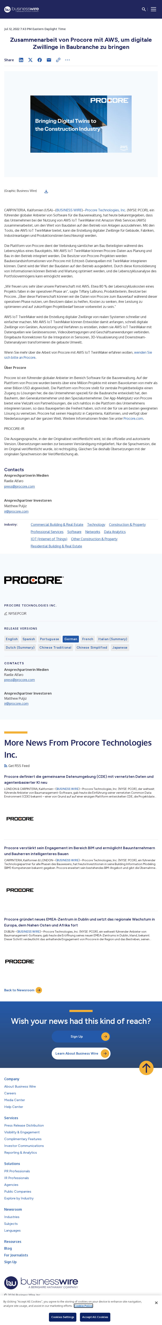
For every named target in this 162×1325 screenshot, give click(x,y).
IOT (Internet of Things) (49, 539)
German (70, 639)
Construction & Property (127, 524)
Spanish (29, 639)
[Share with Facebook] (39, 60)
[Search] (144, 9)
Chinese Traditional (55, 647)
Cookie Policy (83, 1305)
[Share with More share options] (67, 60)
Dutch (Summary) (20, 647)
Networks (92, 532)
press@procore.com (19, 486)
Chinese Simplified (92, 647)
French (87, 639)
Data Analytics (115, 532)
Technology (96, 524)
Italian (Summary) (112, 639)
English (12, 639)
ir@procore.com (16, 511)
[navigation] (153, 9)
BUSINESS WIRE (69, 210)
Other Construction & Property (94, 539)
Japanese (120, 647)
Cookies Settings (62, 1317)
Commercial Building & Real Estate (57, 524)
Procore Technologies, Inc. (105, 210)
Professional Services (47, 532)
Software (74, 532)
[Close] (156, 1303)
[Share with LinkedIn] (21, 60)
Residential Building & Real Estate (56, 546)
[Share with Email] (49, 60)
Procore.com (133, 418)
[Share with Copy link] (58, 60)
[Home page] (21, 9)
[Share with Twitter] (30, 60)
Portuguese (49, 639)
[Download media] (46, 191)
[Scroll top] (146, 1068)
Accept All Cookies (95, 1317)
